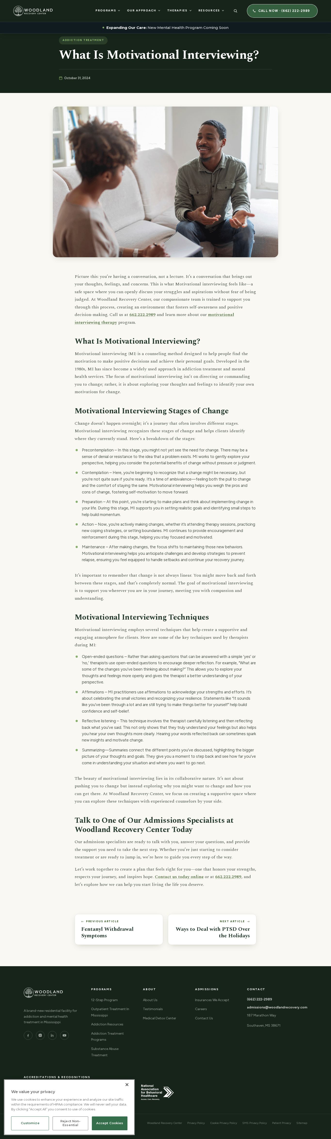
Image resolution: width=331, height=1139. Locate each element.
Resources (209, 10)
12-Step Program (104, 1000)
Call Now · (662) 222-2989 (284, 11)
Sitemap (301, 1123)
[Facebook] (28, 1035)
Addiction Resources (107, 1024)
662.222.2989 (142, 314)
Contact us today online (179, 876)
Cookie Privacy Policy (223, 1123)
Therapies (177, 10)
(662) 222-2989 (259, 999)
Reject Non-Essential (70, 1123)
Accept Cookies (109, 1123)
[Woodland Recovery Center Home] (33, 11)
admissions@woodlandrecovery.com (277, 1007)
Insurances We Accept (212, 1000)
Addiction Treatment (83, 40)
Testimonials (153, 1009)
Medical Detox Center (159, 1018)
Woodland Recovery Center (164, 1123)
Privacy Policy (196, 1123)
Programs (105, 10)
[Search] (235, 11)
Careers (201, 1009)
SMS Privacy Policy (254, 1123)
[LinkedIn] (52, 1035)
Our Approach (141, 10)
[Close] (127, 1084)
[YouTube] (64, 1035)
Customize (30, 1123)
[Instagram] (40, 1035)
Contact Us (204, 1018)
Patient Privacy (281, 1123)
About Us (150, 1000)
